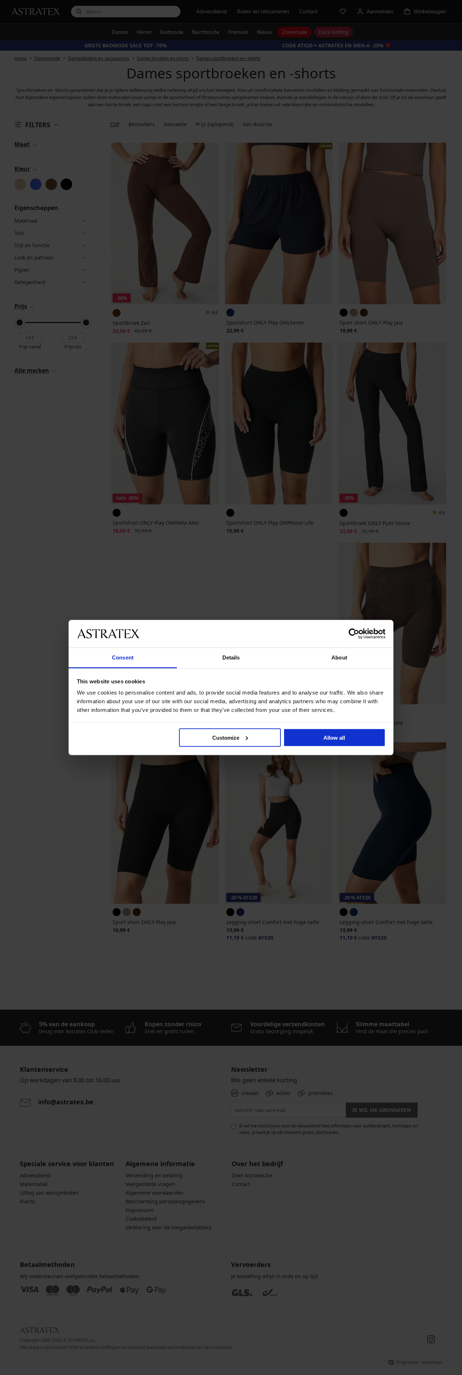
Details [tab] (231, 657)
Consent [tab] (123, 657)
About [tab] (339, 657)
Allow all (334, 737)
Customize (225, 737)
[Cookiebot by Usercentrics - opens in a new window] (353, 633)
